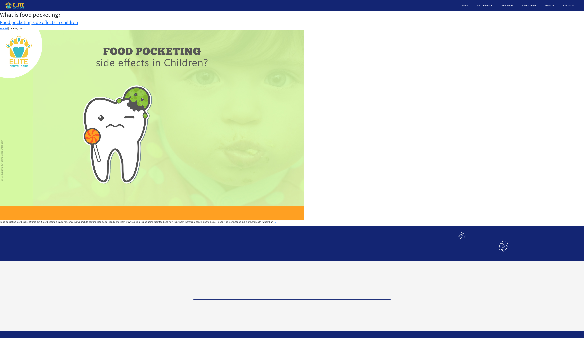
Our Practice (483, 5)
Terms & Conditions (226, 322)
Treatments (507, 5)
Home (465, 5)
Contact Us (569, 5)
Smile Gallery (529, 5)
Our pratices (243, 309)
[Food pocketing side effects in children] (152, 124)
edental (4, 28)
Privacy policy (201, 322)
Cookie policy (252, 322)
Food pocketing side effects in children (39, 22)
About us (549, 5)
